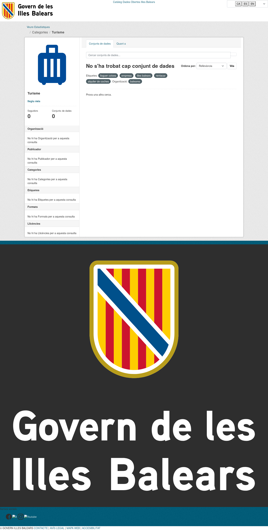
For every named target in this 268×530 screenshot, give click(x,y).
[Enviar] (233, 54)
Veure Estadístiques (38, 27)
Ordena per (188, 66)
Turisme (58, 32)
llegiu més (34, 101)
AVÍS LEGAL (57, 528)
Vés (232, 66)
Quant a (121, 43)
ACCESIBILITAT (91, 528)
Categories (40, 32)
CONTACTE (41, 528)
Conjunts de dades (100, 43)
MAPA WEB (73, 528)
